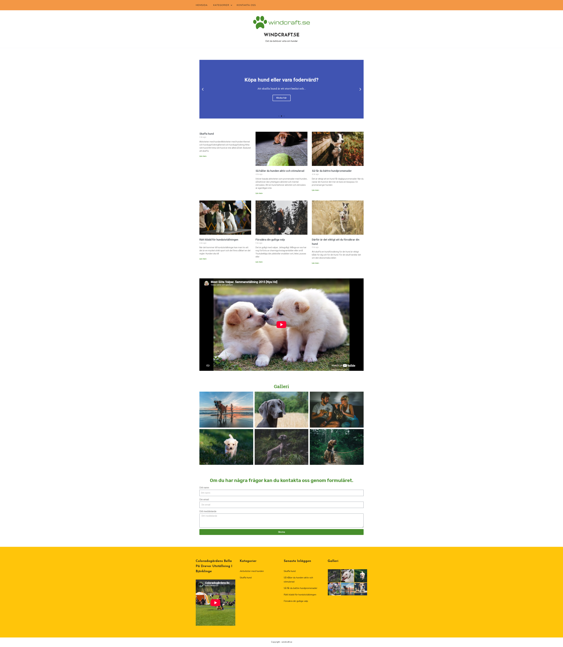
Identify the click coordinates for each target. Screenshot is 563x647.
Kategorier (221, 5)
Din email (204, 499)
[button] (203, 89)
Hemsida (202, 5)
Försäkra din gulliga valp (270, 239)
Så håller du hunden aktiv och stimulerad (280, 170)
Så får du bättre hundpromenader (332, 170)
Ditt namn (204, 487)
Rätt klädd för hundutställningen (218, 239)
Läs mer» (203, 156)
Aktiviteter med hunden (252, 571)
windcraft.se (281, 35)
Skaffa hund (206, 133)
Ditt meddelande (207, 511)
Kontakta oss (246, 5)
